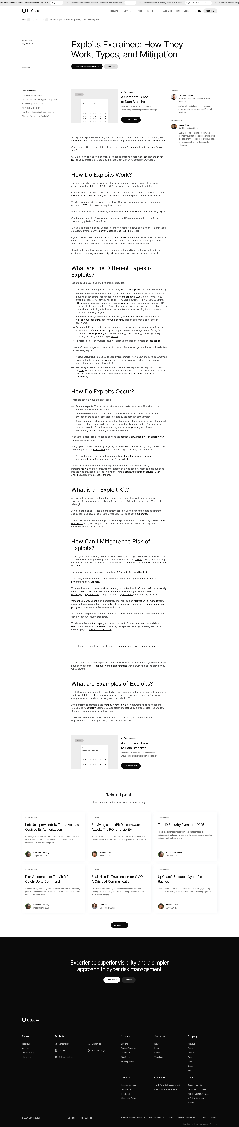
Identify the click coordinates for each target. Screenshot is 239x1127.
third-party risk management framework (121, 604)
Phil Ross (103, 905)
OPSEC (138, 559)
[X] (69, 1118)
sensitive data (159, 140)
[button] (28, 19)
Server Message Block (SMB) (114, 231)
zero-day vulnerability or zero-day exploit (144, 211)
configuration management (127, 289)
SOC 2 (118, 613)
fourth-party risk (100, 623)
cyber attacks (92, 594)
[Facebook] (78, 1118)
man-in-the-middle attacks (136, 316)
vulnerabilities (110, 360)
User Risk (63, 1050)
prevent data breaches (100, 629)
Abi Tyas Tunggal (185, 95)
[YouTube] (91, 1118)
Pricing (140, 11)
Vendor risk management (84, 601)
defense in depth (120, 459)
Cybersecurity (38, 19)
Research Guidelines (186, 1117)
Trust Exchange (98, 1050)
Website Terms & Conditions (133, 1117)
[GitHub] (82, 1118)
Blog (23, 19)
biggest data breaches (86, 695)
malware (85, 468)
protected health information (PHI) (137, 588)
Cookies (203, 1117)
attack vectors (130, 446)
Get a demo (210, 11)
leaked (128, 708)
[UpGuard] (31, 11)
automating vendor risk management (137, 646)
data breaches (142, 623)
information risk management (148, 601)
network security (115, 319)
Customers (167, 11)
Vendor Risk (64, 1044)
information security (132, 456)
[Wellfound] (86, 1118)
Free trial (197, 11)
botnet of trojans (101, 475)
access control (153, 340)
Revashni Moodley (41, 852)
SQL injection (82, 303)
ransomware (120, 237)
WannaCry (107, 237)
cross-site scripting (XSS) (128, 296)
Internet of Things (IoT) (102, 186)
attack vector (107, 578)
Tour (178, 11)
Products (114, 11)
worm (130, 237)
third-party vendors (89, 581)
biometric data (110, 591)
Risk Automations (66, 1057)
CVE (85, 205)
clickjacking (124, 303)
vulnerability (79, 140)
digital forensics (119, 665)
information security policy (103, 330)
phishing (121, 333)
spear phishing (134, 333)
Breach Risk (97, 1044)
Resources (152, 11)
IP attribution (99, 665)
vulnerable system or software (86, 195)
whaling (115, 336)
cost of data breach (97, 626)
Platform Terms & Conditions (161, 1117)
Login (186, 11)
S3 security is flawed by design (133, 572)
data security (91, 459)
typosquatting (93, 319)
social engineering (94, 333)
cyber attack (143, 514)
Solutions (128, 11)
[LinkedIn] (73, 1118)
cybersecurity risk (104, 253)
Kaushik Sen (183, 125)
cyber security (144, 156)
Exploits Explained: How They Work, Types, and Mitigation (74, 19)
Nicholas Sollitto (106, 852)
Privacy (214, 1117)
